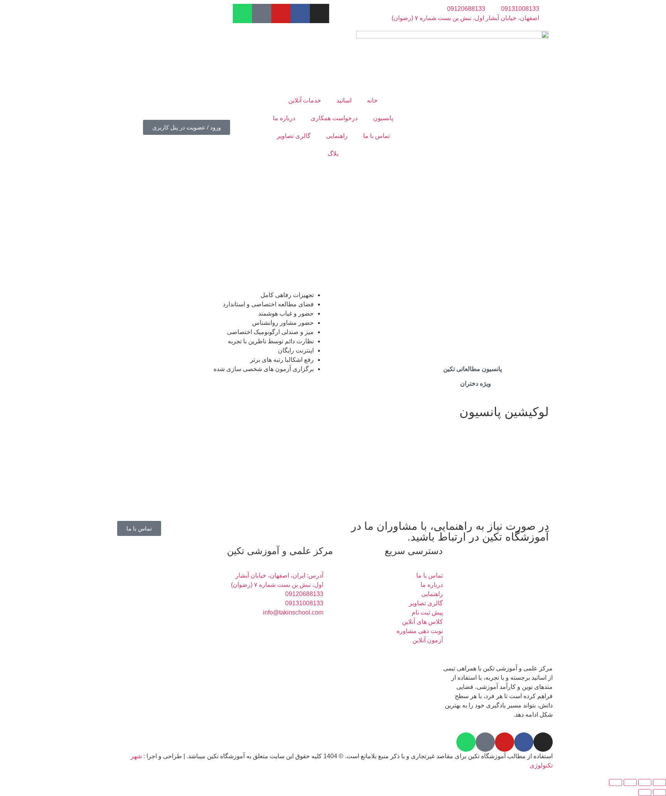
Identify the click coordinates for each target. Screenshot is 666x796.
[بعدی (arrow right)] (644, 792)
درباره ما (284, 118)
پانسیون (383, 118)
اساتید (344, 100)
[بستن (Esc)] (615, 782)
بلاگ (333, 153)
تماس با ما (376, 136)
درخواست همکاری (334, 118)
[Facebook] (300, 13)
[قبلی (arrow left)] (659, 792)
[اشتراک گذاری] (630, 782)
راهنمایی (337, 136)
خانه (372, 100)
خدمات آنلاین (304, 100)
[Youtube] (281, 13)
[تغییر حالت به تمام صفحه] (644, 782)
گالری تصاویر (294, 136)
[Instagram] (319, 13)
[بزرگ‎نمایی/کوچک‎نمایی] (659, 782)
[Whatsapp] (242, 13)
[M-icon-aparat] (261, 13)
